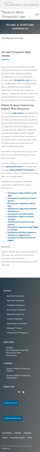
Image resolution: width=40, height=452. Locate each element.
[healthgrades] (19, 392)
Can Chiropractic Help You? (17, 350)
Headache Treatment (16, 305)
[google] (5, 392)
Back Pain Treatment (15, 296)
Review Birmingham (13, 418)
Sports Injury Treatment (17, 323)
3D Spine (9, 347)
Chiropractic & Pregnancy (17, 333)
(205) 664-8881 (15, 5)
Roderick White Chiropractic (22, 170)
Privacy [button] (5, 437)
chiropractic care (21, 80)
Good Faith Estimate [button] (17, 437)
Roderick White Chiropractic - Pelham (19, 369)
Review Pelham (11, 403)
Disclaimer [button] (27, 433)
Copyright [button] (17, 433)
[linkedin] (33, 392)
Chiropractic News (13, 353)
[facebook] (9, 392)
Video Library (11, 355)
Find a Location (8, 3)
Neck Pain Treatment (15, 301)
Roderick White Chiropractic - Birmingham (19, 376)
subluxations (18, 113)
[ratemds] (23, 392)
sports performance (14, 166)
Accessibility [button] (6, 433)
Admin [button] (29, 437)
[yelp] (14, 392)
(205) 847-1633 (34, 5)
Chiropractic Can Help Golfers (21, 214)
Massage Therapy (14, 328)
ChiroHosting (5, 448)
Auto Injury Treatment (16, 310)
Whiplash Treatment (15, 314)
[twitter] (28, 392)
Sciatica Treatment (15, 319)
